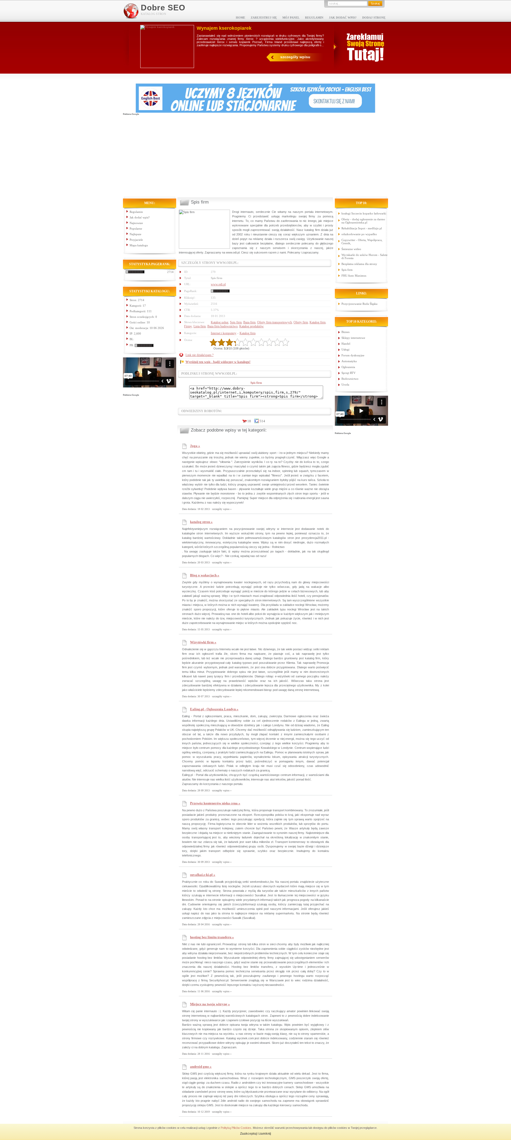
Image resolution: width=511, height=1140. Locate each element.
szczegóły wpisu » (222, 509)
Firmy (188, 326)
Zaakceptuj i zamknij (255, 1133)
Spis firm (236, 322)
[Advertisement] (255, 153)
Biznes (345, 331)
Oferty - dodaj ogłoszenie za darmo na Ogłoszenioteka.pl (363, 221)
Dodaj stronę (373, 17)
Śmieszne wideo (351, 249)
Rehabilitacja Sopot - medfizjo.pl (361, 228)
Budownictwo (349, 378)
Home (240, 17)
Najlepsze (135, 234)
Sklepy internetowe (353, 337)
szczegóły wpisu (295, 57)
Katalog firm (317, 322)
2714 (170, 271)
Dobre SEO (163, 7)
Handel (345, 343)
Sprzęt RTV (348, 372)
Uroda (345, 384)
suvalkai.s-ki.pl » (202, 875)
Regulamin (314, 17)
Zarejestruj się (264, 17)
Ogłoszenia (348, 367)
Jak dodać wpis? (343, 17)
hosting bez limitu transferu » (212, 937)
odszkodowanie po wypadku (359, 234)
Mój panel (290, 17)
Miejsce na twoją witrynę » (210, 1004)
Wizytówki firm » (203, 642)
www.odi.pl (218, 284)
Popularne (136, 228)
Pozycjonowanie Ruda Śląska (359, 303)
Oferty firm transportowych (274, 322)
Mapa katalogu (139, 245)
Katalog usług (219, 322)
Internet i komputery (223, 333)
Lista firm (199, 326)
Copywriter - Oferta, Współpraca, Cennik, (361, 241)
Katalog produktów (251, 326)
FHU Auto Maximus (353, 275)
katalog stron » (201, 522)
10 (285, 342)
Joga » (195, 446)
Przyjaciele (136, 239)
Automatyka (349, 361)
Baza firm (249, 322)
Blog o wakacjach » (204, 575)
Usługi (345, 349)
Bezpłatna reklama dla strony (359, 263)
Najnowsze (136, 223)
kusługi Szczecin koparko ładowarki (363, 213)
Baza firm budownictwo (222, 326)
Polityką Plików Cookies (236, 1127)
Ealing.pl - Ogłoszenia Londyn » (214, 709)
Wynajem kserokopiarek (224, 28)
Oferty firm (301, 322)
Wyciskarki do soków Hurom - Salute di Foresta (364, 256)
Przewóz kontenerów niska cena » (215, 803)
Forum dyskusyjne (352, 355)
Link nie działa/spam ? (199, 355)
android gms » (201, 1067)
